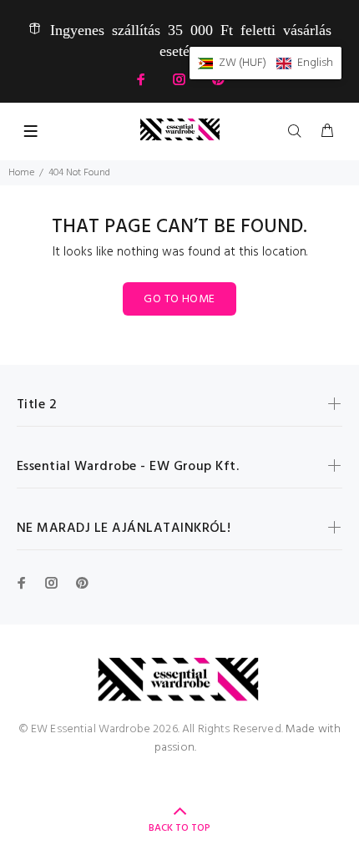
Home (21, 172)
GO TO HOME (179, 299)
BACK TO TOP (179, 828)
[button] (265, 63)
